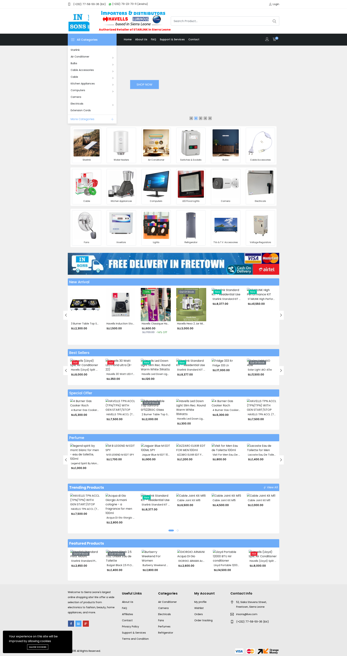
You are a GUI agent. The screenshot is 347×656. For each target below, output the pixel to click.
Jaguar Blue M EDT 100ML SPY (160, 455)
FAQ (153, 39)
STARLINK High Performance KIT (267, 299)
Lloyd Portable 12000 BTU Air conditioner (239, 565)
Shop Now (144, 84)
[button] (171, 530)
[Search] (274, 21)
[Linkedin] (78, 623)
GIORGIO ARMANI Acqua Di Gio (197, 561)
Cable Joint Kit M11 (259, 500)
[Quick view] (75, 311)
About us (141, 39)
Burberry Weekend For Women (162, 565)
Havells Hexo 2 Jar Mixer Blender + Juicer (202, 323)
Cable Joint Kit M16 (188, 500)
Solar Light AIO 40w (260, 369)
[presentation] (66, 315)
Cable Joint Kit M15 (224, 500)
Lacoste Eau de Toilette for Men (268, 455)
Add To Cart (75, 303)
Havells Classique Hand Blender (161, 323)
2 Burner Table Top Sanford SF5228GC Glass (169, 414)
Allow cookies (37, 647)
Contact (193, 39)
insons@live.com (246, 614)
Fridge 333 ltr (221, 365)
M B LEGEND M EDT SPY (120, 455)
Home (128, 39)
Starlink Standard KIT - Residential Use (236, 299)
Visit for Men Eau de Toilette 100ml (234, 455)
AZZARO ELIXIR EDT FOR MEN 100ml (198, 455)
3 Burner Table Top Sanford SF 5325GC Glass (99, 323)
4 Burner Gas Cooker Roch (87, 410)
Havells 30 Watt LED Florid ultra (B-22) (130, 374)
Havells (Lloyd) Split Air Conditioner (93, 369)
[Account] (267, 39)
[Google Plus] (86, 623)
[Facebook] (71, 623)
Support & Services (172, 39)
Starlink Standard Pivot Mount (89, 561)
